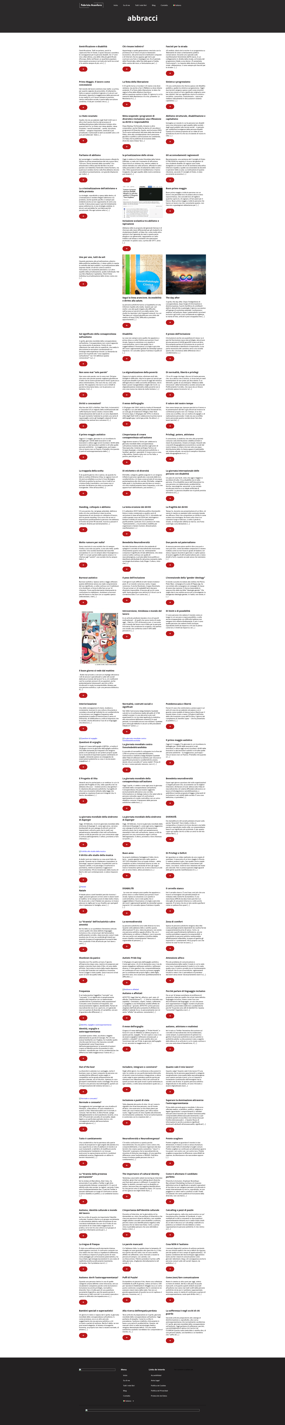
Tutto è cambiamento (90, 1138)
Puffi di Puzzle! (130, 1277)
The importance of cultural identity (140, 1173)
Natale (82, 890)
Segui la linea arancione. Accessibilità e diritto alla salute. (141, 299)
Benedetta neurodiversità (179, 778)
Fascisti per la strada (176, 46)
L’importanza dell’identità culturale (140, 1210)
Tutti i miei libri (141, 5)
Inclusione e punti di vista (135, 1100)
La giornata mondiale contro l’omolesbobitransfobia (137, 746)
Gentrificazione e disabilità (93, 46)
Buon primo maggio (176, 188)
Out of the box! (87, 1066)
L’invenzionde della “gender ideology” (185, 577)
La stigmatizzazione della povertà (139, 372)
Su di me (126, 5)
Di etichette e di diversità (135, 470)
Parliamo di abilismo (90, 155)
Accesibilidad (156, 1375)
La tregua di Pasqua (89, 1244)
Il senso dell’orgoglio (133, 403)
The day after (173, 297)
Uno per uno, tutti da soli (92, 257)
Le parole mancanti (132, 1244)
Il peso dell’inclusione (133, 577)
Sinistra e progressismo (178, 81)
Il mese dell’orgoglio (132, 1026)
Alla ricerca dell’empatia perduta (139, 1310)
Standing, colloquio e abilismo (95, 506)
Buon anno (128, 853)
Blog (153, 5)
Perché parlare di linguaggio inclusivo (185, 991)
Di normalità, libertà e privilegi (182, 372)
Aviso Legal (155, 1380)
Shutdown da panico (89, 957)
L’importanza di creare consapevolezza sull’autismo (137, 436)
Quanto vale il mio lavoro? (179, 1066)
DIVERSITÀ (171, 816)
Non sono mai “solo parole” (93, 372)
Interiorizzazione (88, 703)
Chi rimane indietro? (133, 46)
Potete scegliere (174, 1138)
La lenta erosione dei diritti (136, 506)
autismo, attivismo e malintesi (182, 1026)
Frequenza (84, 991)
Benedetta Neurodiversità (136, 542)
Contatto (164, 5)
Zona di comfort (174, 921)
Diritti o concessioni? (90, 403)
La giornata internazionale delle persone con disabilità (182, 472)
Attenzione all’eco (175, 957)
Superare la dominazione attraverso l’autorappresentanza (185, 1102)
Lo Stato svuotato (88, 115)
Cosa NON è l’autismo (177, 1244)
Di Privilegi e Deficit (176, 853)
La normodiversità (132, 921)
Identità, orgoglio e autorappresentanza (89, 1030)
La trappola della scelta (91, 470)
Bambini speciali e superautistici (96, 1310)
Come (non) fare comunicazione (182, 1277)
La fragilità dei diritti (177, 506)
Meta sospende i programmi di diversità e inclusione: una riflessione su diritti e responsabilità (141, 118)
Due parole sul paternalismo (180, 542)
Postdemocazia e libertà (178, 703)
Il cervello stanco (175, 888)
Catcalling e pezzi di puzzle (179, 1210)
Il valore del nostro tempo (179, 403)
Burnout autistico (88, 577)
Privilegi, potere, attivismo (180, 434)
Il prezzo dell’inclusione (178, 333)
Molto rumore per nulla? (92, 542)
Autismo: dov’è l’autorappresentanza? (98, 1277)
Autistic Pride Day (131, 957)
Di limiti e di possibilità (178, 610)
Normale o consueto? (90, 1102)
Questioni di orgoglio (90, 742)
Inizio (116, 5)
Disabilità (127, 333)
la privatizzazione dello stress (137, 155)
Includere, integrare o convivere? (139, 1066)
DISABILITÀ (128, 888)
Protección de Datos (159, 1396)
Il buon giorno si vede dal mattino (96, 670)
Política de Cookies (158, 1386)
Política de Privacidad (159, 1391)
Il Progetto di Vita (88, 778)
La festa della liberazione (135, 81)
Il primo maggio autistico (92, 434)
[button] (177, 5)
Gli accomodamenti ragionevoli (182, 155)
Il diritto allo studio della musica (96, 855)
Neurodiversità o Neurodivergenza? (141, 1138)
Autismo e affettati (132, 993)
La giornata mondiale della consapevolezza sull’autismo (137, 780)
